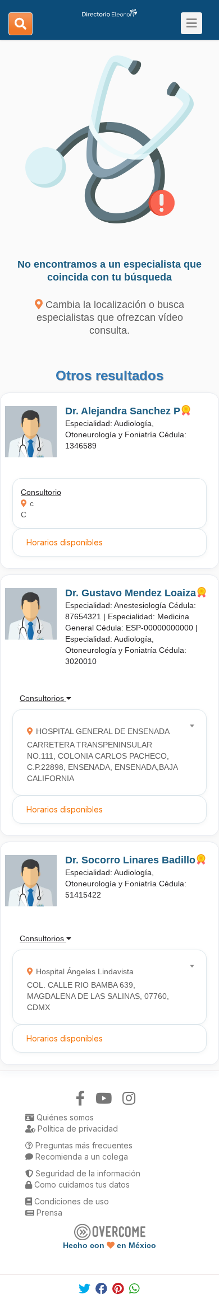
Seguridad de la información (86, 1173)
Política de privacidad (76, 1128)
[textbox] (106, 752)
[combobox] (106, 752)
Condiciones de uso (70, 1201)
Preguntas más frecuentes (83, 1145)
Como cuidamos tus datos (81, 1184)
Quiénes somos (64, 1117)
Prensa (48, 1212)
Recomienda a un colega (80, 1156)
